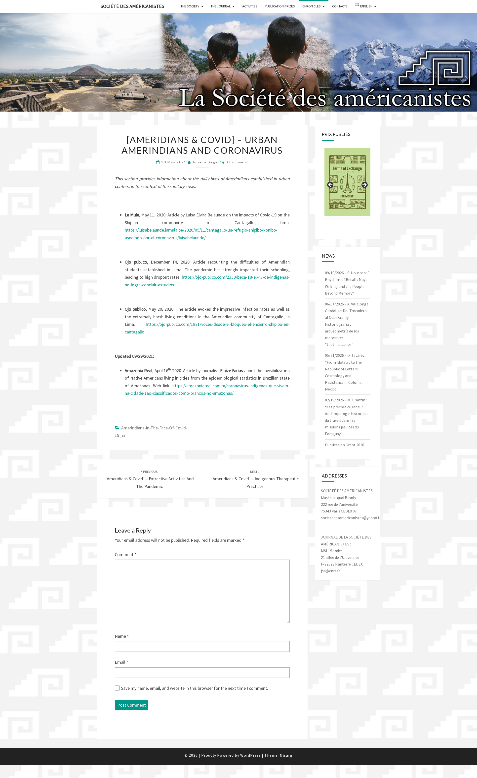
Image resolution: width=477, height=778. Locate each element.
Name (122, 636)
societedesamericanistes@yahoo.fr (351, 517)
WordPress (250, 755)
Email (121, 662)
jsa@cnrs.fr (330, 570)
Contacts (340, 6)
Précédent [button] (330, 185)
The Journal (221, 6)
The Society (190, 6)
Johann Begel (205, 162)
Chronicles (311, 6)
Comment (125, 554)
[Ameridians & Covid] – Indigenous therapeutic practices (255, 479)
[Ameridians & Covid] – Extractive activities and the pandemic (149, 479)
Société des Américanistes (132, 6)
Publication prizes (280, 6)
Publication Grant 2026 (344, 444)
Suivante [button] (364, 185)
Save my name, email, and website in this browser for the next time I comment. (194, 688)
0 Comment (237, 162)
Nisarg (286, 755)
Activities (249, 6)
